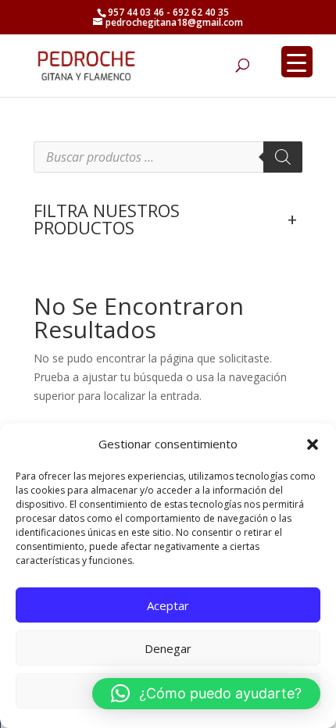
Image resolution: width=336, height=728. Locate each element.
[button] (312, 444)
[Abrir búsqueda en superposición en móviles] (168, 157)
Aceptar (168, 605)
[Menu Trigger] (297, 61)
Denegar (168, 648)
